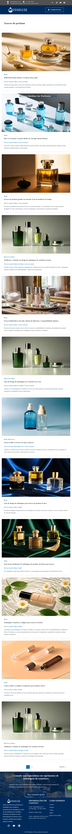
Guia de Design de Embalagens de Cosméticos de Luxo (22, 382)
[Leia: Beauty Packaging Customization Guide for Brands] (36, 538)
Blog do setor (7, 257)
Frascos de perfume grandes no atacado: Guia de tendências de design (28, 199)
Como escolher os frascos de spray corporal (18, 442)
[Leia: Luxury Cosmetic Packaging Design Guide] (36, 356)
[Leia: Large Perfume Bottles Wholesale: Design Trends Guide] (36, 173)
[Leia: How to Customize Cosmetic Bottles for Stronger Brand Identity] (36, 112)
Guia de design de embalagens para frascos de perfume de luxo (25, 503)
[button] (52, 2)
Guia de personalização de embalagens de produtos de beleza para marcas (29, 564)
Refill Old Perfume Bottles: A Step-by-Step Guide (21, 78)
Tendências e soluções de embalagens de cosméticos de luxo (24, 746)
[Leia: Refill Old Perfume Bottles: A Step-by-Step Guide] (36, 52)
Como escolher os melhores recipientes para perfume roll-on (24, 686)
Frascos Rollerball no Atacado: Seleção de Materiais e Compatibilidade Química (31, 321)
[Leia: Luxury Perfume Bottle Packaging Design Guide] (36, 477)
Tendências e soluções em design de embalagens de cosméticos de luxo (27, 260)
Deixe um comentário (8, 81)
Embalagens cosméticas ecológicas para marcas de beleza (23, 622)
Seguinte (63, 767)
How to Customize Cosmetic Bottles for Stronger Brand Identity (26, 138)
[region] (23, 821)
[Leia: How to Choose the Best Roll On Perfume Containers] (36, 660)
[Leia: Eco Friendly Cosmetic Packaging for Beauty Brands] (36, 596)
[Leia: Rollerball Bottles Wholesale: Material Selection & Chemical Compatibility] (36, 295)
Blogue (5, 74)
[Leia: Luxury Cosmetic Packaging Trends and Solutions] (36, 720)
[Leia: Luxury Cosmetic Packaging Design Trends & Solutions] (36, 234)
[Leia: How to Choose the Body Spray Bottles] (36, 416)
